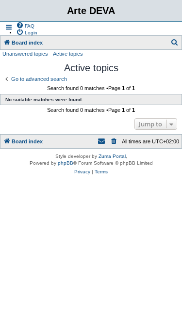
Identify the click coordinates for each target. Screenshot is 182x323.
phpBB (65, 163)
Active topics (68, 54)
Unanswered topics (25, 54)
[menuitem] (25, 25)
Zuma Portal (112, 156)
